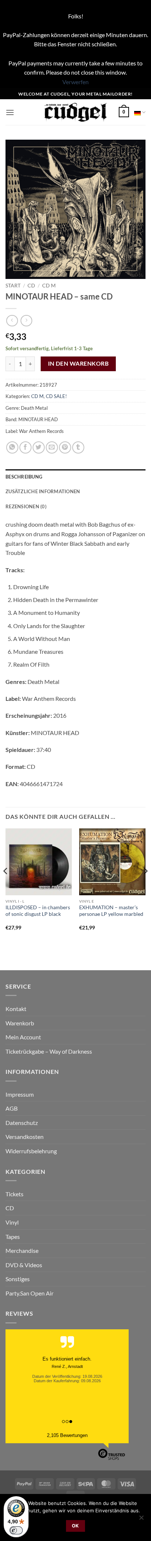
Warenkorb (19, 1022)
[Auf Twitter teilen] (39, 447)
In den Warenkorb (78, 363)
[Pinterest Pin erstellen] (65, 447)
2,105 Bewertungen (67, 1435)
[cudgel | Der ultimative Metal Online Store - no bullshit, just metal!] (75, 112)
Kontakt (15, 1008)
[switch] (16, 1530)
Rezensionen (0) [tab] (26, 506)
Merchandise (21, 1250)
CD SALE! (56, 396)
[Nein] (141, 1520)
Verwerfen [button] (75, 81)
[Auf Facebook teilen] (25, 447)
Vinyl (12, 1222)
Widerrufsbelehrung (31, 1150)
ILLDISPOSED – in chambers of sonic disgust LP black (37, 910)
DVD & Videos (23, 1264)
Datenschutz (21, 1122)
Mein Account (23, 1036)
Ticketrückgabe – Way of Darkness (48, 1051)
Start (13, 286)
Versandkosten (24, 1136)
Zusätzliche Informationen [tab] (42, 491)
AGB (11, 1108)
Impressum (19, 1094)
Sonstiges (17, 1278)
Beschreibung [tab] (23, 477)
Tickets (14, 1193)
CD (31, 286)
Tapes (12, 1236)
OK (75, 1526)
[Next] (145, 886)
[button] (9, 112)
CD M (49, 286)
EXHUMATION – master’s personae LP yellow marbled (111, 910)
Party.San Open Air (29, 1293)
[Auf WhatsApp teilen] (12, 447)
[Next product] (12, 320)
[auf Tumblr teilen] (78, 447)
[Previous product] (26, 320)
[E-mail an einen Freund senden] (52, 447)
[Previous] (5, 886)
